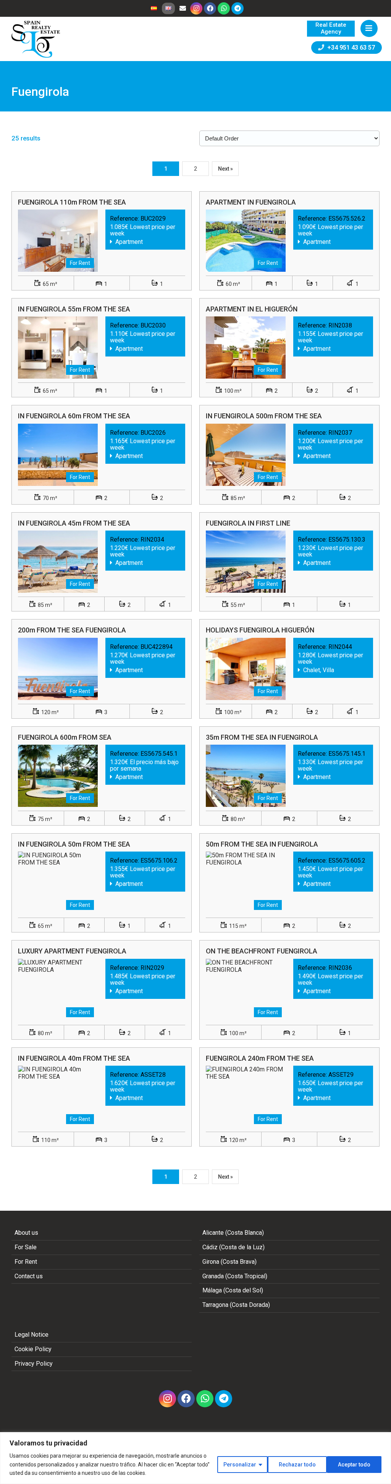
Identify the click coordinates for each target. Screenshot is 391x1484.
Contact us (29, 1276)
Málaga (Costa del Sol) (232, 1290)
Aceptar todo (354, 1464)
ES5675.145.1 (346, 753)
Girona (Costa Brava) (229, 1261)
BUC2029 (153, 218)
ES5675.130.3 (346, 539)
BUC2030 (153, 325)
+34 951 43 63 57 (349, 47)
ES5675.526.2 (346, 218)
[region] (195, 1458)
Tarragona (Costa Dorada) (236, 1304)
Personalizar (239, 1464)
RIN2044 (340, 647)
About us (26, 1232)
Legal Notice (31, 1334)
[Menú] (369, 28)
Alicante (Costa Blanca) (233, 1232)
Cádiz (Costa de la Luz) (233, 1247)
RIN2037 (340, 432)
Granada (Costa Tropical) (234, 1276)
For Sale (26, 1247)
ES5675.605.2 (346, 860)
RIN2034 (152, 539)
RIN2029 (152, 968)
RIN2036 (340, 968)
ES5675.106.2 (159, 860)
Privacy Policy (34, 1363)
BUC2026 (153, 432)
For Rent (26, 1261)
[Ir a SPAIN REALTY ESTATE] (36, 39)
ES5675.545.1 (159, 753)
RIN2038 (340, 325)
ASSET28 (153, 1074)
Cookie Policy (33, 1349)
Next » (225, 169)
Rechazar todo (297, 1464)
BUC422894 (157, 647)
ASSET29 (341, 1074)
